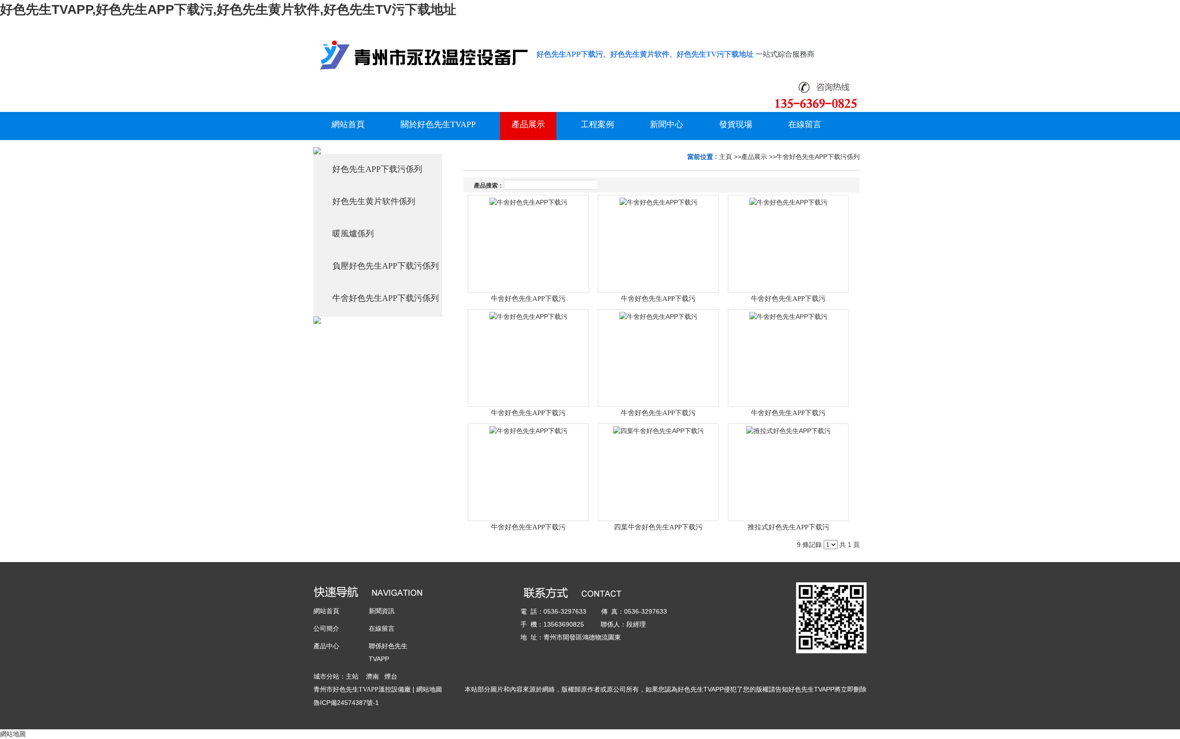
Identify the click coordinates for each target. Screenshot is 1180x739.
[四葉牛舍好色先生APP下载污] (658, 472)
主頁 (725, 156)
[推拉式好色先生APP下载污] (788, 472)
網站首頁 (326, 611)
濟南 (372, 676)
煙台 (390, 676)
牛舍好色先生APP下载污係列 (818, 156)
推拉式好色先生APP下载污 (788, 527)
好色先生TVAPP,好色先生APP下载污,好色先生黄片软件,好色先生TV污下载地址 (228, 9)
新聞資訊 (382, 611)
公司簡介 (326, 628)
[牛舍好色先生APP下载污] (528, 244)
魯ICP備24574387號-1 (346, 702)
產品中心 (326, 646)
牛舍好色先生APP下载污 (528, 298)
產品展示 (754, 156)
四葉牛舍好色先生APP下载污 (658, 527)
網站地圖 (429, 689)
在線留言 (382, 628)
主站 (352, 676)
